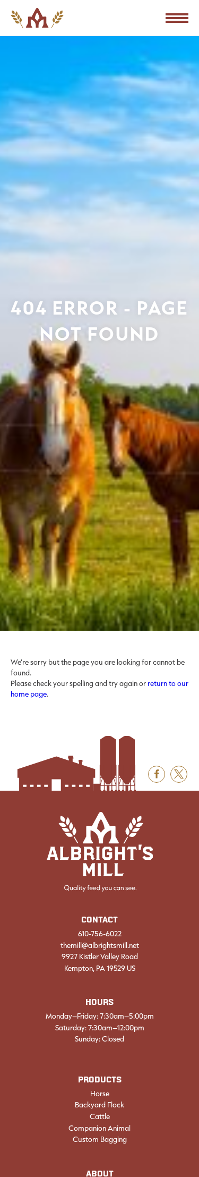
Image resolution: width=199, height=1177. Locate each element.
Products (100, 1080)
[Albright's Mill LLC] (100, 852)
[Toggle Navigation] (177, 18)
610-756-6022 (100, 933)
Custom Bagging (100, 1139)
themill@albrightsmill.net (99, 945)
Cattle (100, 1116)
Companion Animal (99, 1128)
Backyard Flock (99, 1105)
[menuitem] (99, 1109)
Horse (99, 1093)
